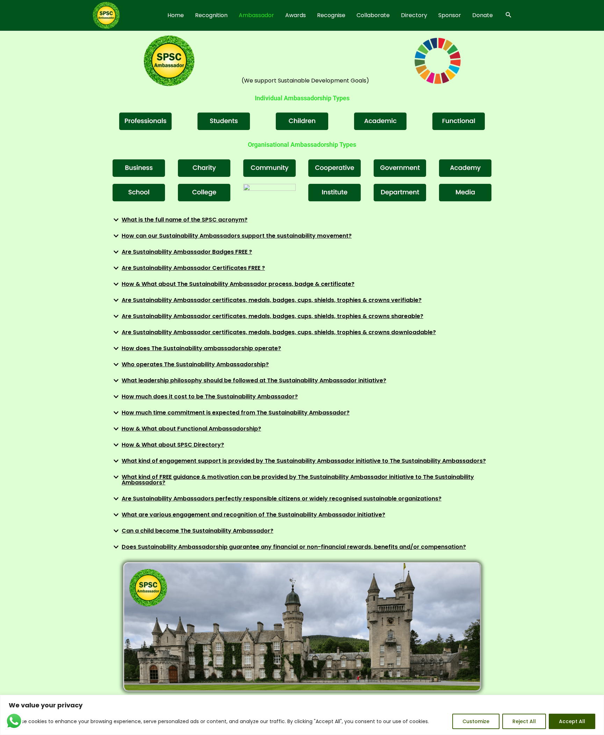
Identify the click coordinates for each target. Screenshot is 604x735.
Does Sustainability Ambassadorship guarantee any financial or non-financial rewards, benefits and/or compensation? (294, 547)
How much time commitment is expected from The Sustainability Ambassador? (236, 413)
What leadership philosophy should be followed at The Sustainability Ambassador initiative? (254, 380)
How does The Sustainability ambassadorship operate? (201, 348)
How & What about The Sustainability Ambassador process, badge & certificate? (238, 284)
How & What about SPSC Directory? (173, 445)
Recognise (331, 15)
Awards (295, 15)
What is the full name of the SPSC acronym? (184, 220)
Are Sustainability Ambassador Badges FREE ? (187, 252)
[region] (302, 715)
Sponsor (449, 15)
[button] (508, 15)
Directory (414, 15)
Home (175, 15)
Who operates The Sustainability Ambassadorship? (195, 364)
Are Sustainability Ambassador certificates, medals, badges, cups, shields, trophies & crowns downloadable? (279, 332)
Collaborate (373, 15)
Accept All (572, 721)
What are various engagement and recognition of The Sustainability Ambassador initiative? (253, 515)
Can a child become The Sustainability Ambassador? (197, 531)
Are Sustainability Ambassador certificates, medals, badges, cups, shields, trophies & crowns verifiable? (272, 300)
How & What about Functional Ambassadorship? (191, 429)
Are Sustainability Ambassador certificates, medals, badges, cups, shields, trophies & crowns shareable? (272, 316)
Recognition (211, 15)
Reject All (524, 721)
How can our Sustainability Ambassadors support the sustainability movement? (237, 236)
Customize (475, 721)
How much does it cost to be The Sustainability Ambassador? (210, 396)
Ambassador (256, 15)
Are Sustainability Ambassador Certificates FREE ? (193, 268)
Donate (482, 15)
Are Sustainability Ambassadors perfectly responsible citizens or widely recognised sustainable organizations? (281, 499)
